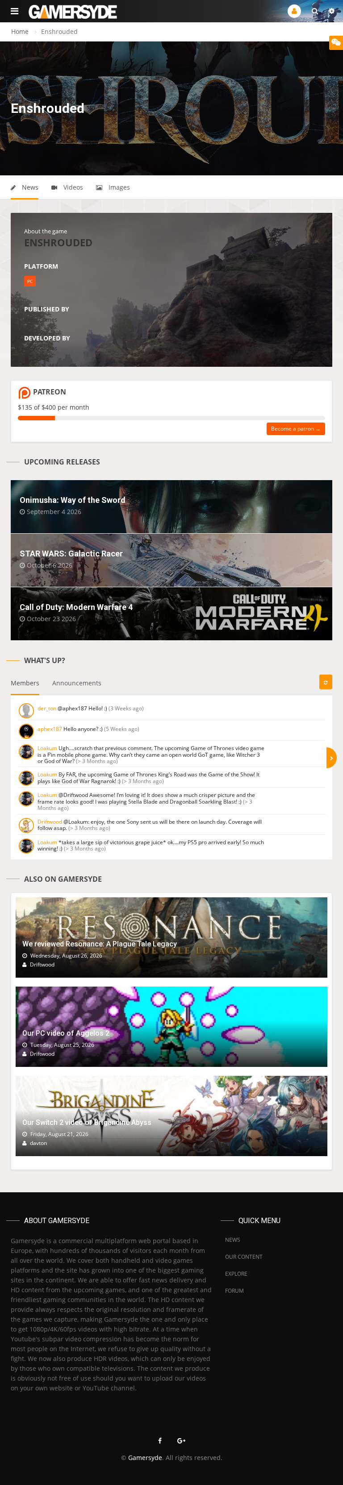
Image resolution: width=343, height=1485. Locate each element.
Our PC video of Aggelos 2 (65, 1033)
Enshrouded (58, 242)
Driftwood (50, 821)
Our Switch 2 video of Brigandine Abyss (86, 1122)
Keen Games (40, 319)
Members (25, 683)
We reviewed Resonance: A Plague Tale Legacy (99, 944)
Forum (234, 1290)
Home (20, 31)
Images (118, 187)
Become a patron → (296, 428)
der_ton (47, 708)
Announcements (76, 683)
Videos (72, 187)
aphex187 (50, 729)
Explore (236, 1274)
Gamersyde (145, 1457)
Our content (244, 1257)
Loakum (47, 748)
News (29, 187)
